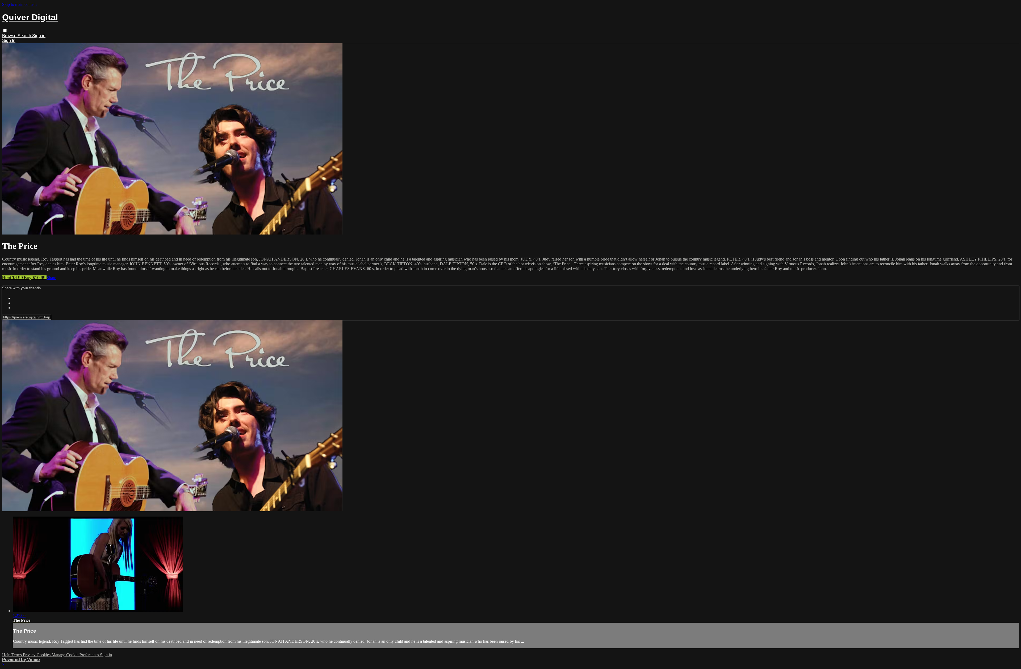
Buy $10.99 (35, 277)
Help (6, 655)
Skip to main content (19, 4)
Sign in (38, 35)
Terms (17, 655)
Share (51, 277)
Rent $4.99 (13, 277)
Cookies (44, 655)
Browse (10, 35)
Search (25, 35)
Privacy (30, 655)
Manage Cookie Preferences (76, 655)
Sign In (8, 40)
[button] (5, 30)
